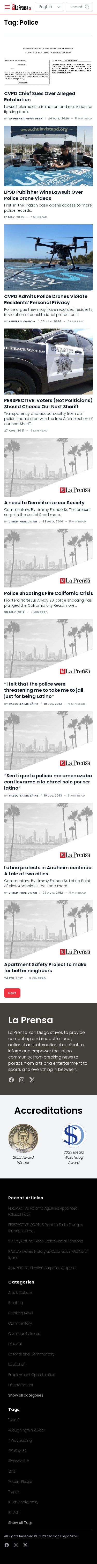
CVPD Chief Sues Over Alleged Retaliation (39, 96)
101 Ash (13, 1512)
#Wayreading (20, 1440)
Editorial (15, 1343)
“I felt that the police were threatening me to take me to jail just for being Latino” (43, 690)
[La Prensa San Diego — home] (21, 7)
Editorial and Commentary (31, 1354)
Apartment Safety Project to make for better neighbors (45, 967)
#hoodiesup (18, 1461)
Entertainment (20, 1385)
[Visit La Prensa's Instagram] (22, 1080)
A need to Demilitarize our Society (44, 502)
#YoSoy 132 (17, 1450)
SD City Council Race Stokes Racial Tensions (45, 1241)
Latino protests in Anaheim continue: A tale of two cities (48, 870)
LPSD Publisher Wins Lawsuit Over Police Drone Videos (43, 195)
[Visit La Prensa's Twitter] (32, 1080)
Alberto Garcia (22, 321)
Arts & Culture (20, 1292)
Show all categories (25, 1395)
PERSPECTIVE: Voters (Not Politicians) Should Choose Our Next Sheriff (48, 403)
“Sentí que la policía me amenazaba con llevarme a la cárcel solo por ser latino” (48, 781)
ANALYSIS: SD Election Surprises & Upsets (42, 1267)
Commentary (20, 1323)
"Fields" (13, 1419)
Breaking (15, 1302)
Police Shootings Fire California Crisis (48, 593)
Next (12, 993)
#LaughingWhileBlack (26, 1430)
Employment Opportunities (31, 1374)
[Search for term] (89, 7)
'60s (11, 1471)
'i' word (13, 1491)
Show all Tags (20, 1522)
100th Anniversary (23, 1502)
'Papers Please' (20, 1481)
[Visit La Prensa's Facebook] (11, 1080)
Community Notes (24, 1333)
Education (17, 1364)
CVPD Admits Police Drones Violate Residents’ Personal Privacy (45, 299)
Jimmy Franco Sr (23, 521)
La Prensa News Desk (26, 118)
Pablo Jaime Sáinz (24, 704)
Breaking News (20, 1313)
